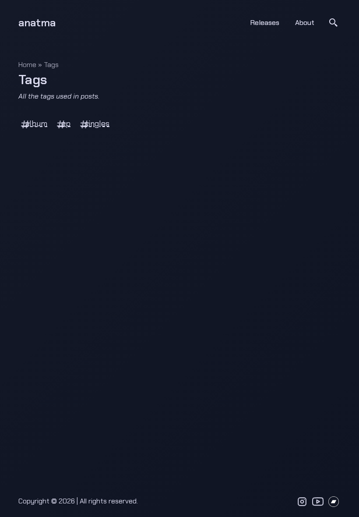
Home (27, 64)
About (304, 22)
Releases (264, 22)
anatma (37, 22)
